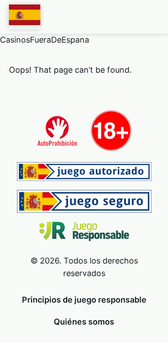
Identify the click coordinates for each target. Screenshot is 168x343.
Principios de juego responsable (84, 299)
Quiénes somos (84, 321)
